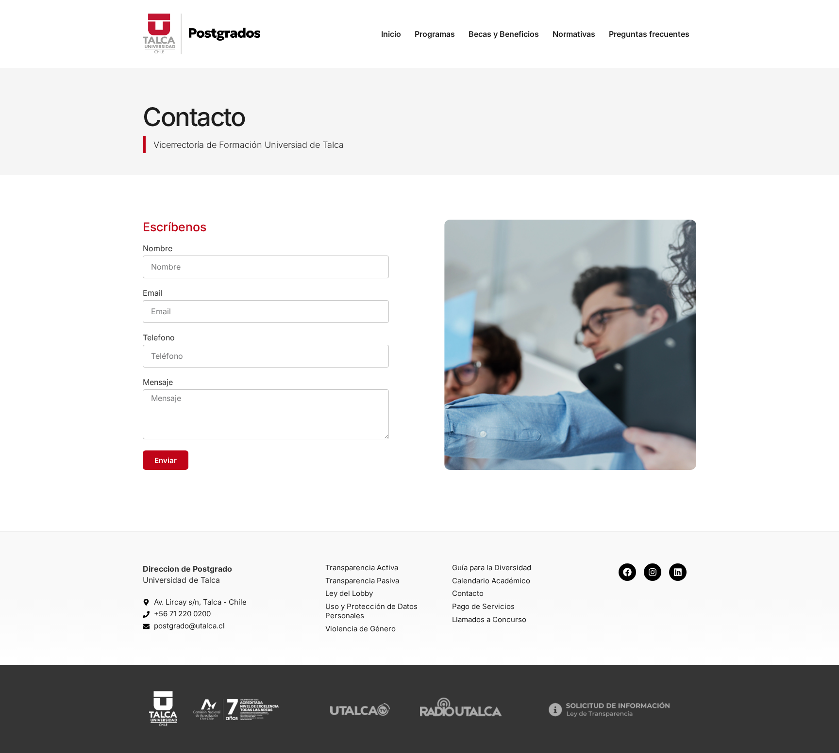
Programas (435, 34)
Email (153, 293)
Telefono (159, 338)
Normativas (574, 34)
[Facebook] (627, 572)
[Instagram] (652, 572)
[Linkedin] (678, 572)
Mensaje (158, 382)
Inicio (391, 34)
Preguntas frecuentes (649, 34)
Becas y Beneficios (504, 34)
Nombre (157, 248)
